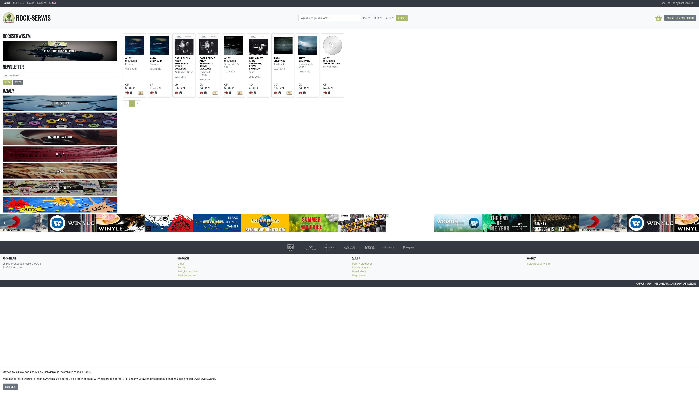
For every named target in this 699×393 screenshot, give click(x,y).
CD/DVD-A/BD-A (60, 103)
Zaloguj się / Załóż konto (680, 18)
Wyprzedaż (60, 205)
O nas (7, 3)
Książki (60, 171)
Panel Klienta (360, 271)
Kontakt (41, 3)
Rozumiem (10, 386)
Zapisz (7, 82)
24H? (388, 18)
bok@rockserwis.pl (682, 3)
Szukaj (401, 18)
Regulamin (18, 3)
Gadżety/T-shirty (60, 188)
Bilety (60, 154)
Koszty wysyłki (361, 267)
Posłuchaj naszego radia (60, 51)
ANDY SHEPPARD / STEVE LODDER (331, 61)
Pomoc (30, 3)
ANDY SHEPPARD (131, 59)
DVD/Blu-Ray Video (60, 137)
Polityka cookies (187, 271)
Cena (376, 18)
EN (50, 3)
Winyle (60, 120)
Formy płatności (362, 263)
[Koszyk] (658, 18)
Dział (365, 18)
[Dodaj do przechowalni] (131, 93)
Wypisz (18, 82)
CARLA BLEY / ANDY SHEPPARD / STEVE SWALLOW (182, 63)
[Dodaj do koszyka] (127, 93)
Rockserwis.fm (186, 275)
